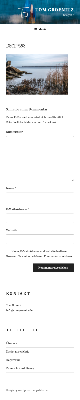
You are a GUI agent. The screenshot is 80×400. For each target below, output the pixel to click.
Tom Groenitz (54, 10)
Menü (42, 29)
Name (11, 188)
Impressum (13, 360)
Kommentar (15, 132)
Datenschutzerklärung (20, 368)
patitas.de (42, 390)
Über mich (12, 343)
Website (11, 230)
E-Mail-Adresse (18, 209)
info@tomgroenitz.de (19, 310)
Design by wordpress (18, 390)
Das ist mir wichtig (17, 351)
